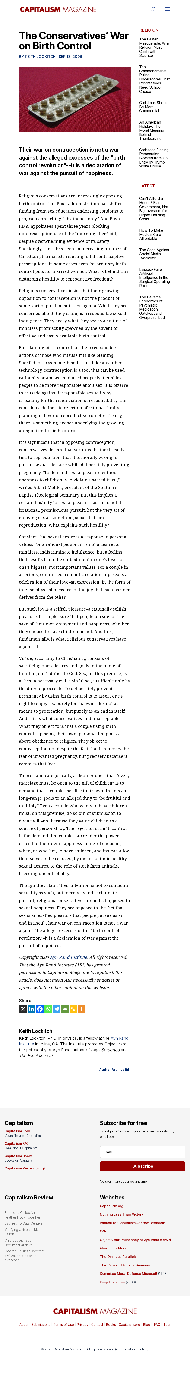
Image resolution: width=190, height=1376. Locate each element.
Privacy (82, 1324)
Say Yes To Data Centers (24, 1223)
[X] (23, 1009)
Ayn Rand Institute (68, 957)
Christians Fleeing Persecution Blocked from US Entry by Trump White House (153, 157)
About (23, 1324)
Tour (167, 1324)
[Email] (65, 1009)
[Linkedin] (31, 1009)
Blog (146, 1324)
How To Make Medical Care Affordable (151, 234)
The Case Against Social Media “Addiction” (154, 253)
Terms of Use (63, 1324)
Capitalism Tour (17, 1131)
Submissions (40, 1324)
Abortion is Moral (113, 1248)
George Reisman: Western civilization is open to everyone (25, 1255)
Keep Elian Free (112, 1282)
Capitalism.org (111, 1206)
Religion (149, 30)
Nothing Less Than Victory (121, 1214)
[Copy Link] (73, 1009)
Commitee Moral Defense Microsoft (128, 1274)
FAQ (156, 1324)
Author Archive (111, 1070)
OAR (103, 1231)
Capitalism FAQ (17, 1144)
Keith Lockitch (40, 56)
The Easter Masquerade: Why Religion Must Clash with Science (154, 47)
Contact (96, 1324)
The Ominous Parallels (118, 1257)
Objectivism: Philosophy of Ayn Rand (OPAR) (135, 1240)
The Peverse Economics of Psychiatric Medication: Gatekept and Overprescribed (152, 307)
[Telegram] (56, 1009)
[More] (81, 1009)
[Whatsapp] (48, 1009)
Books (111, 1324)
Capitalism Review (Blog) (25, 1168)
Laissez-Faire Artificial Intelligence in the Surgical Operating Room (154, 277)
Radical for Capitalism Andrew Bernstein (132, 1223)
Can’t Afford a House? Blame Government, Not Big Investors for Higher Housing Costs (153, 208)
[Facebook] (40, 1009)
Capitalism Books (19, 1156)
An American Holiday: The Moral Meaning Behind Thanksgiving (151, 130)
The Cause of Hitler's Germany (125, 1265)
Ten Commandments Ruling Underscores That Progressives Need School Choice (154, 79)
